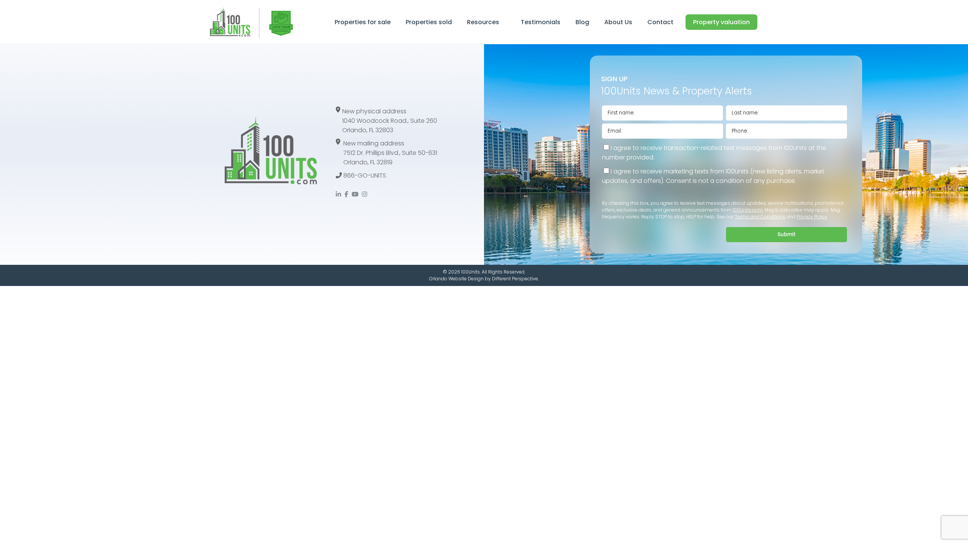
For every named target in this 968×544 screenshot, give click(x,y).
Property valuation (721, 22)
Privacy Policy (812, 216)
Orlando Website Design (456, 278)
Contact (660, 22)
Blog (582, 22)
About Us (618, 22)
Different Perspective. (515, 278)
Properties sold (429, 22)
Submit (786, 234)
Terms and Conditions (760, 216)
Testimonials (540, 22)
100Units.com (748, 210)
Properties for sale (363, 22)
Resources (483, 22)
